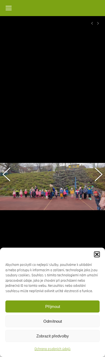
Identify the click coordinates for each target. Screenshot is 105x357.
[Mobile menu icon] (8, 8)
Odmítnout (52, 321)
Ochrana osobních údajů (52, 349)
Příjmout (52, 306)
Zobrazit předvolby (52, 336)
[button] (97, 254)
